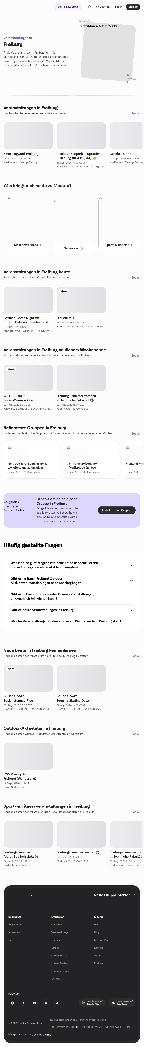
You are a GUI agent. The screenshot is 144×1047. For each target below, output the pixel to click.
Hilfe (11, 940)
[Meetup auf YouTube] (35, 1003)
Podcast (99, 963)
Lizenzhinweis (113, 1027)
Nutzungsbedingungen (63, 1020)
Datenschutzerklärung (93, 1020)
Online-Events (59, 955)
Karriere (98, 948)
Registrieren (15, 924)
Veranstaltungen (60, 932)
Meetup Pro (101, 940)
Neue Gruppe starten (112, 895)
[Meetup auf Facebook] (12, 1003)
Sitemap (56, 979)
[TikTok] (57, 1003)
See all (136, 113)
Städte (55, 948)
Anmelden (14, 932)
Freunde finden (60, 971)
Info (96, 924)
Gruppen (56, 924)
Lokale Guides (59, 963)
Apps (97, 955)
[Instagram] (46, 1003)
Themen (56, 940)
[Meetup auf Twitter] (23, 1003)
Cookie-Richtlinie (92, 1027)
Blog (96, 932)
